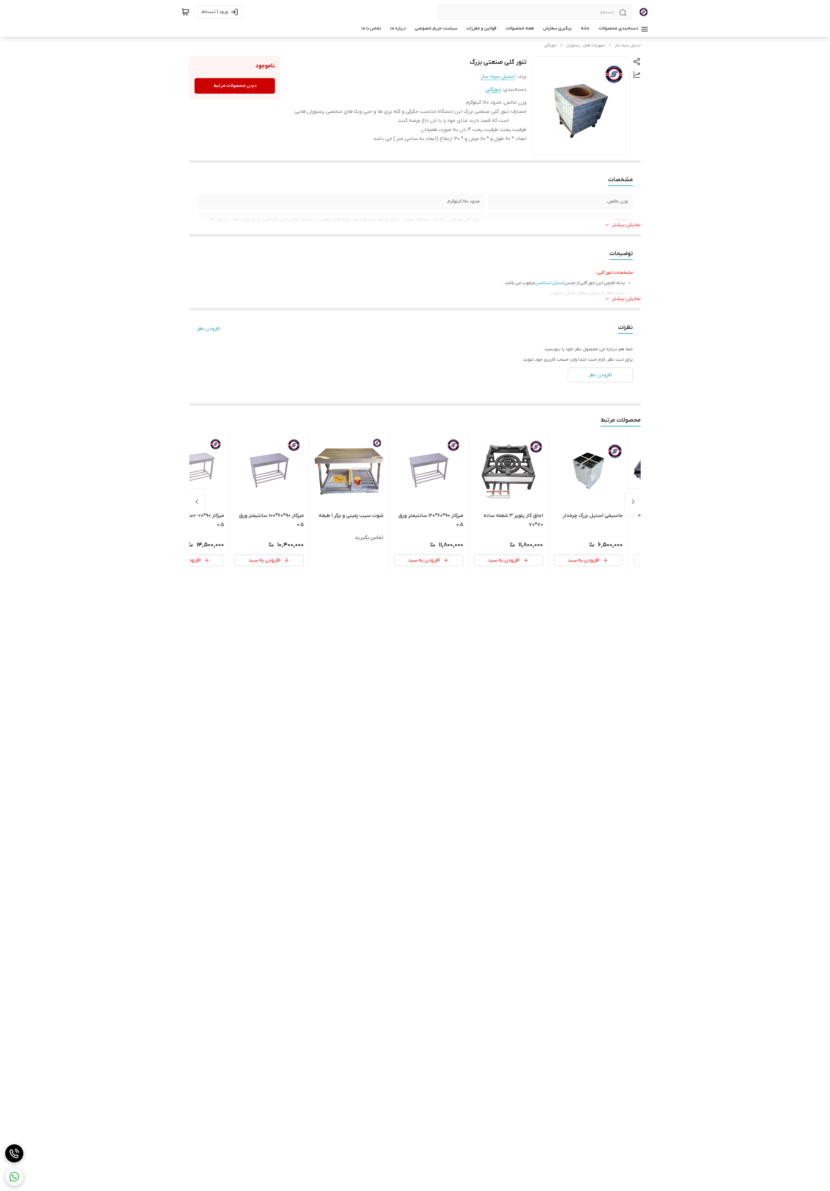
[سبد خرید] (185, 12)
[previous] (633, 502)
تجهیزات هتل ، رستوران (585, 45)
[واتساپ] (14, 1177)
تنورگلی (550, 45)
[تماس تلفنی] (14, 1153)
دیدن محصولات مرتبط (234, 86)
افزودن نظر (208, 328)
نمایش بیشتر (626, 225)
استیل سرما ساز (628, 45)
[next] (197, 502)
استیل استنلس (549, 283)
